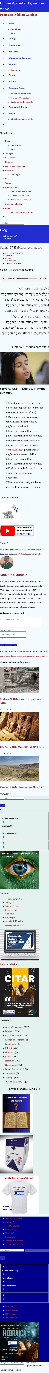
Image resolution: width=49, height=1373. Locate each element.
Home (7, 141)
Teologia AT (10, 902)
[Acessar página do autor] (6, 568)
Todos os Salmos (9, 497)
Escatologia (10, 158)
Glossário (9, 1052)
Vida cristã (9, 914)
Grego (8, 179)
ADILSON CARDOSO (14, 253)
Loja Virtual (15, 145)
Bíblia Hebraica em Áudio (21, 212)
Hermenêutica (11, 1065)
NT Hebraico (10, 1314)
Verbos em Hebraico (15, 1081)
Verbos (8, 183)
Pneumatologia (11, 910)
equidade (16, 449)
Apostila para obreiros (14, 925)
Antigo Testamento (14, 1027)
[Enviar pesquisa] (26, 223)
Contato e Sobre (12, 187)
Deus (11, 402)
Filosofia (9, 170)
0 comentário (10, 261)
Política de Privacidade (20, 191)
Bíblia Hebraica (11, 1310)
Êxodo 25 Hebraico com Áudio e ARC (22, 787)
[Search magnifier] (2, 806)
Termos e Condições (19, 196)
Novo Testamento (13, 1069)
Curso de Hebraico (13, 204)
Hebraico (9, 162)
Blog (12, 149)
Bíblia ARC (10, 1306)
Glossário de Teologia (15, 166)
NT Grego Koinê (12, 1318)
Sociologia (15, 175)
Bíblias (8, 208)
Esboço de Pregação (14, 1039)
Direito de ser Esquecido (21, 200)
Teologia (9, 154)
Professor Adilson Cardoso (19, 14)
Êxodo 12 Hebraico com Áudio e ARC (22, 746)
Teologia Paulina (12, 906)
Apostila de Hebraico (14, 921)
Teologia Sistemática (13, 899)
